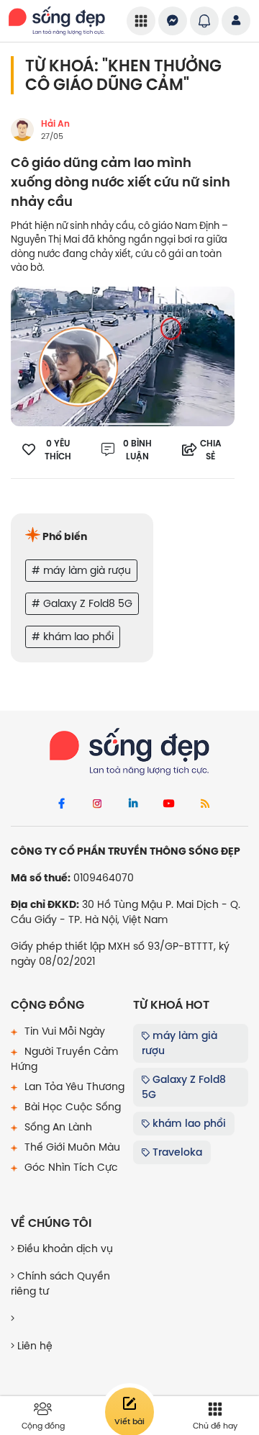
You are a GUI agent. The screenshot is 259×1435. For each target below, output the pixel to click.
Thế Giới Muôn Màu (71, 1147)
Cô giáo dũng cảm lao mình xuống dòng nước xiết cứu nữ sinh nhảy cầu (120, 182)
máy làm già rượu (179, 1043)
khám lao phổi (188, 1123)
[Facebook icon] (61, 804)
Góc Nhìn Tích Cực (70, 1167)
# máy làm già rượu (81, 570)
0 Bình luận (137, 449)
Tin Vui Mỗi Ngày (63, 1031)
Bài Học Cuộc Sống (71, 1106)
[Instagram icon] (97, 804)
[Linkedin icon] (133, 804)
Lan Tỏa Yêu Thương (73, 1086)
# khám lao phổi (73, 636)
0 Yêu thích (58, 449)
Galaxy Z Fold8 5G (184, 1087)
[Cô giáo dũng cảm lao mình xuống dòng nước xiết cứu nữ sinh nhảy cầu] (123, 355)
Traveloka (176, 1152)
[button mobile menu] (141, 20)
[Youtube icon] (169, 804)
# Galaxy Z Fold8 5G (82, 603)
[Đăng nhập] (236, 20)
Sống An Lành (57, 1127)
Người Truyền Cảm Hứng (64, 1059)
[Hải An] (22, 129)
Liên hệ (33, 1346)
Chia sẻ (211, 449)
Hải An (55, 123)
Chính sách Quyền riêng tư (60, 1283)
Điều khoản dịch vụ (63, 1248)
